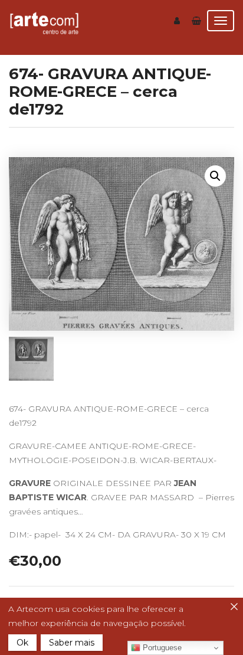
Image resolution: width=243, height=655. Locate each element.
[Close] (234, 606)
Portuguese (161, 647)
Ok (22, 642)
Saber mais (71, 642)
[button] (215, 176)
